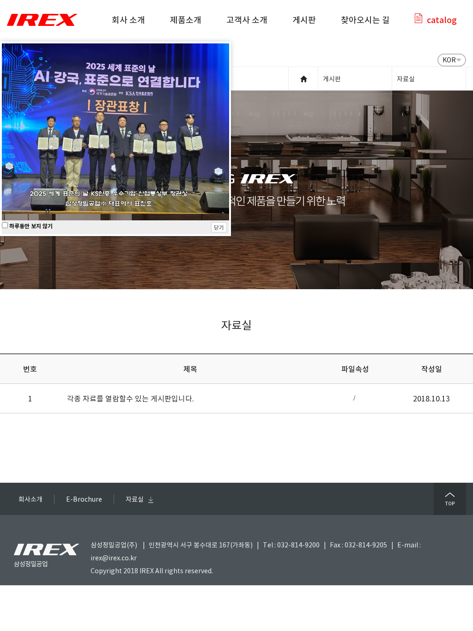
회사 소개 (128, 19)
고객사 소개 (246, 19)
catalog (442, 19)
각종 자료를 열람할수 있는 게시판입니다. (130, 398)
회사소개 (30, 499)
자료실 (135, 499)
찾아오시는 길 (365, 19)
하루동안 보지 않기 (30, 226)
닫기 (219, 227)
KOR (449, 59)
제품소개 (185, 19)
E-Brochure (84, 499)
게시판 (304, 19)
